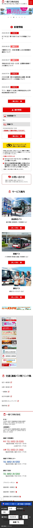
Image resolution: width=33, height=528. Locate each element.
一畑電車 (4, 391)
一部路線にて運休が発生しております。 (14, 130)
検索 (14, 522)
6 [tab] (22, 16)
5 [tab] (19, 16)
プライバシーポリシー (9, 482)
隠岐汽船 (4, 405)
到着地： (21, 508)
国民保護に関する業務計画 (11, 496)
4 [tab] (16, 16)
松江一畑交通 (6, 382)
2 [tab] (11, 16)
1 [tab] (8, 16)
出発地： (5, 508)
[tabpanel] (16, 11)
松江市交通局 (6, 396)
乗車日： (5, 517)
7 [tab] (25, 16)
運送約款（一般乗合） (9, 487)
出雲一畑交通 (6, 387)
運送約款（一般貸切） (9, 492)
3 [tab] (14, 16)
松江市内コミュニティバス (9, 401)
